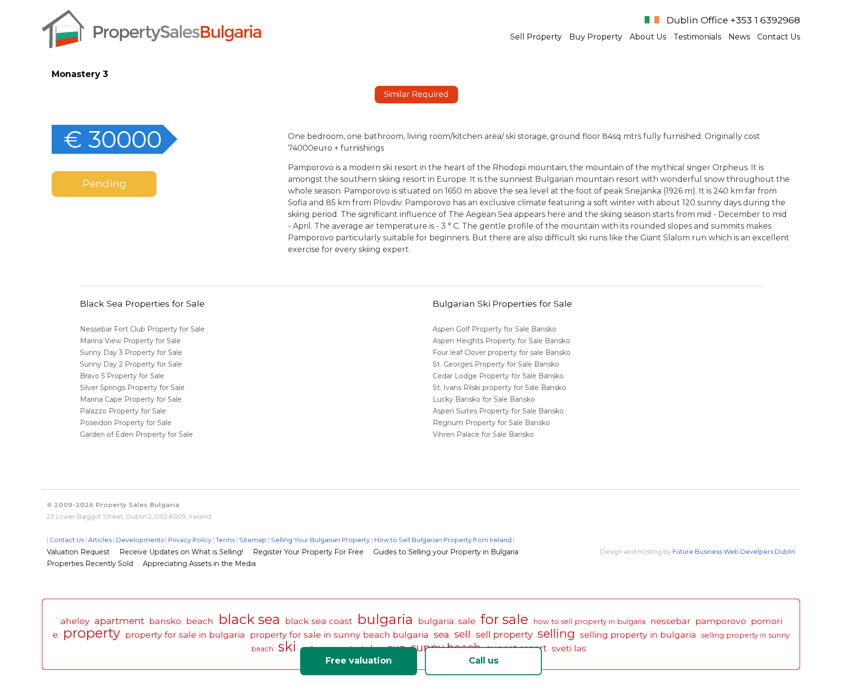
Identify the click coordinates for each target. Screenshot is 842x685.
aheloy (75, 621)
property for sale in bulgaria (185, 634)
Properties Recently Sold (90, 563)
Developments (140, 540)
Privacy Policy (189, 540)
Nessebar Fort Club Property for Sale (142, 329)
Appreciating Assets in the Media (199, 563)
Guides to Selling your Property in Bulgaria (445, 552)
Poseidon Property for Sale (126, 422)
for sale (504, 619)
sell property (504, 634)
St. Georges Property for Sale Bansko (497, 364)
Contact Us (778, 36)
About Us (648, 36)
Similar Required (416, 94)
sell (462, 634)
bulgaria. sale (447, 621)
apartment (119, 620)
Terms (225, 540)
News (739, 36)
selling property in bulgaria (638, 634)
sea (441, 634)
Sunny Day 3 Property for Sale (131, 352)
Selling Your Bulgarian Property (320, 540)
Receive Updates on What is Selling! (181, 552)
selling (556, 633)
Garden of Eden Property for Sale (136, 434)
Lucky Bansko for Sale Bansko (485, 399)
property (91, 633)
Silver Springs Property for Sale (132, 387)
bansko (165, 621)
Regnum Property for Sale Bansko (492, 422)
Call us (483, 660)
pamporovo (720, 621)
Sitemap (253, 540)
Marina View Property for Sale (130, 340)
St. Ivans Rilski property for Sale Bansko (500, 387)
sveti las (569, 648)
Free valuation (358, 660)
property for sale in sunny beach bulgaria (339, 634)
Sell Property (536, 36)
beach (199, 621)
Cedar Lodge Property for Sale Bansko (499, 376)
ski (287, 647)
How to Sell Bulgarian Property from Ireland (443, 540)
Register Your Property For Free (308, 552)
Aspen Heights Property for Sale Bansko (502, 340)
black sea (249, 619)
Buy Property (595, 36)
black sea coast (318, 621)
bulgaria (385, 619)
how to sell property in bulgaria (589, 621)
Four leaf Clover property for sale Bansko (503, 352)
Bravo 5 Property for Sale (122, 376)
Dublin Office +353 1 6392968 (733, 20)
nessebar (670, 621)
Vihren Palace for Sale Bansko (484, 434)
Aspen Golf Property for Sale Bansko (495, 329)
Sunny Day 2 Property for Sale (131, 364)
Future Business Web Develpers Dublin (733, 551)
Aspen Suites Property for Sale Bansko (499, 411)
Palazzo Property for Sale (123, 411)
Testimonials (697, 36)
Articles (100, 540)
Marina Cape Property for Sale (131, 399)
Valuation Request (78, 552)
